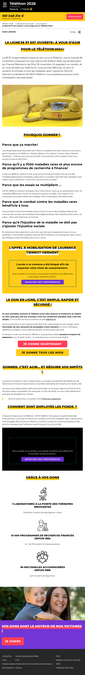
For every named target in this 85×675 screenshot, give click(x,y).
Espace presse (8, 664)
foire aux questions (51, 399)
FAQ (58, 656)
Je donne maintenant (42, 344)
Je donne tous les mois (43, 352)
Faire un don (74, 16)
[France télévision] (16, 10)
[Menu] (4, 4)
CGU (17, 660)
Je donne (13, 641)
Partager (73, 32)
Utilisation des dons (64, 668)
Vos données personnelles (27, 656)
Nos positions (8, 668)
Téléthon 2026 (23, 3)
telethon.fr (51, 319)
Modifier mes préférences (42, 282)
